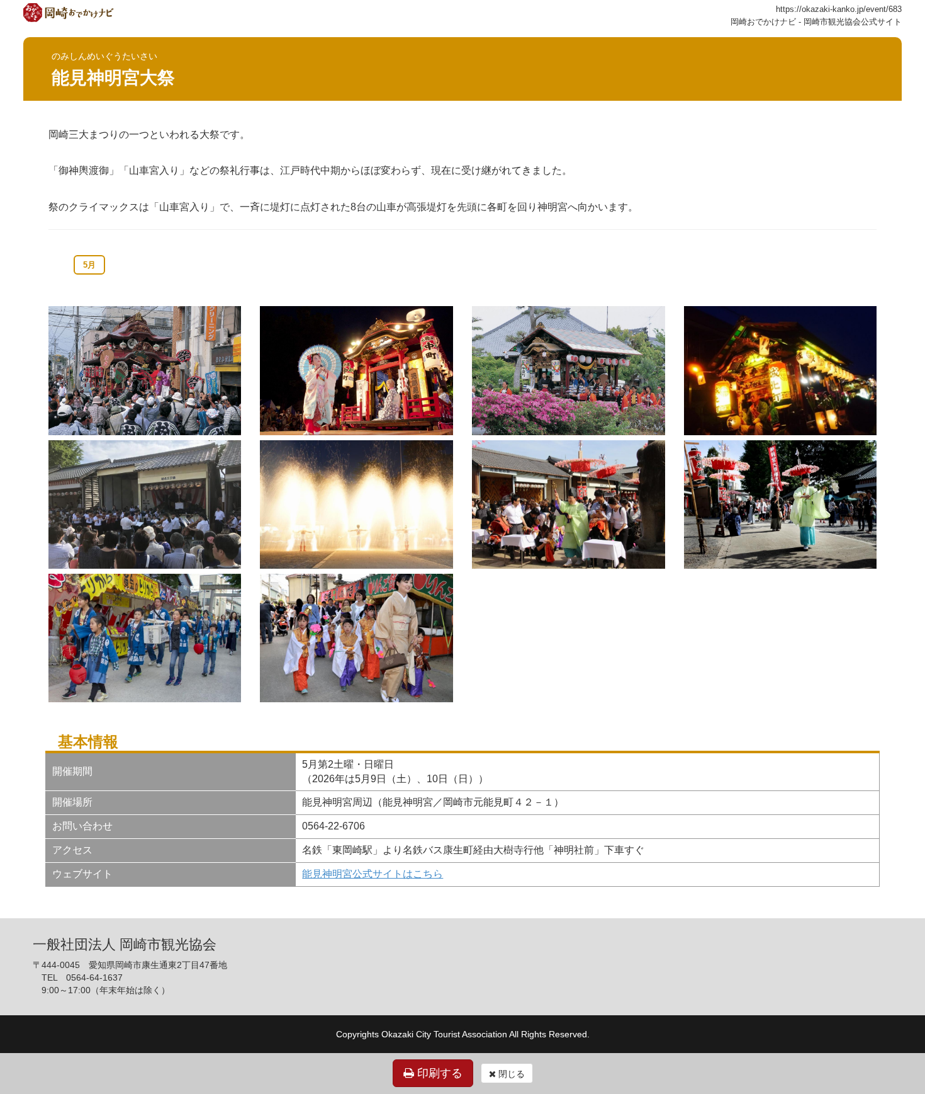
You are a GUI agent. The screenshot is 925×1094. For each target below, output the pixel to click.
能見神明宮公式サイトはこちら (372, 874)
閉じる (510, 1074)
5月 (89, 265)
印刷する (438, 1073)
